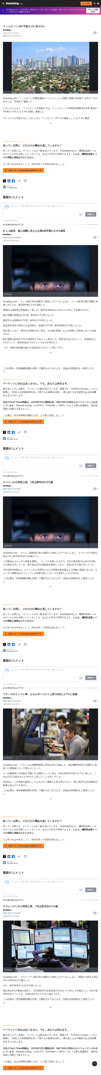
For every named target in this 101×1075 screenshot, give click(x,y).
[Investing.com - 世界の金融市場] (14, 3)
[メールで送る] (25, 180)
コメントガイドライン (10, 221)
